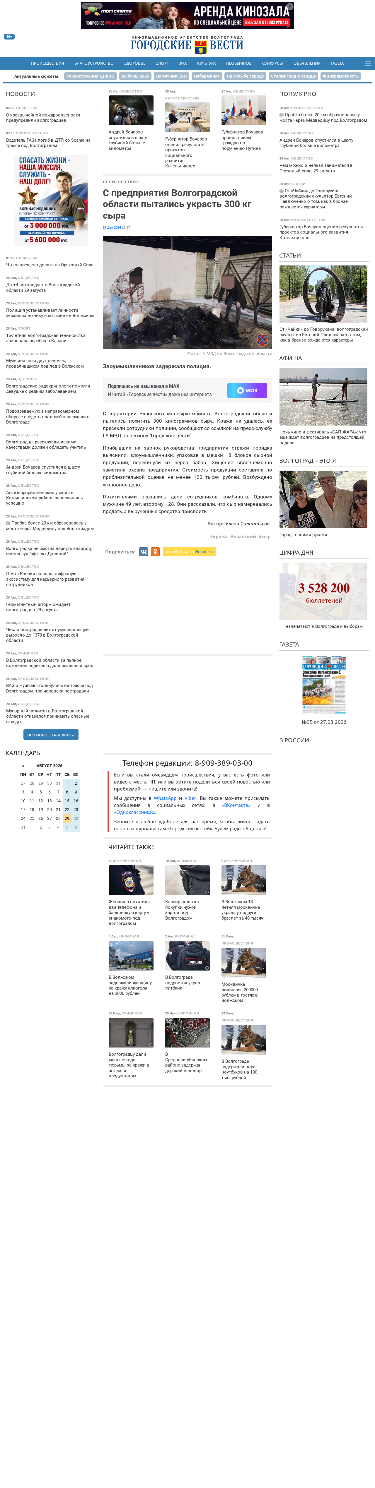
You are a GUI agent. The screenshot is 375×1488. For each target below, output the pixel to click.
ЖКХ (183, 63)
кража (220, 536)
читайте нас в (190, 551)
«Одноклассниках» (135, 812)
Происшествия (47, 63)
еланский (244, 536)
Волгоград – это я (307, 460)
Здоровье (134, 63)
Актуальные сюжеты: (36, 76)
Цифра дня (296, 552)
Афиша (290, 358)
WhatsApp (166, 798)
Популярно (297, 94)
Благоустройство (94, 63)
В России (294, 740)
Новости (20, 94)
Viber (190, 798)
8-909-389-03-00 (224, 763)
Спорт (162, 63)
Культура (206, 63)
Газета (337, 63)
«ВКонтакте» (236, 805)
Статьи (290, 255)
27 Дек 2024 (112, 227)
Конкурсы (272, 63)
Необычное (238, 63)
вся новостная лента (51, 734)
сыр (266, 536)
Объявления (307, 63)
